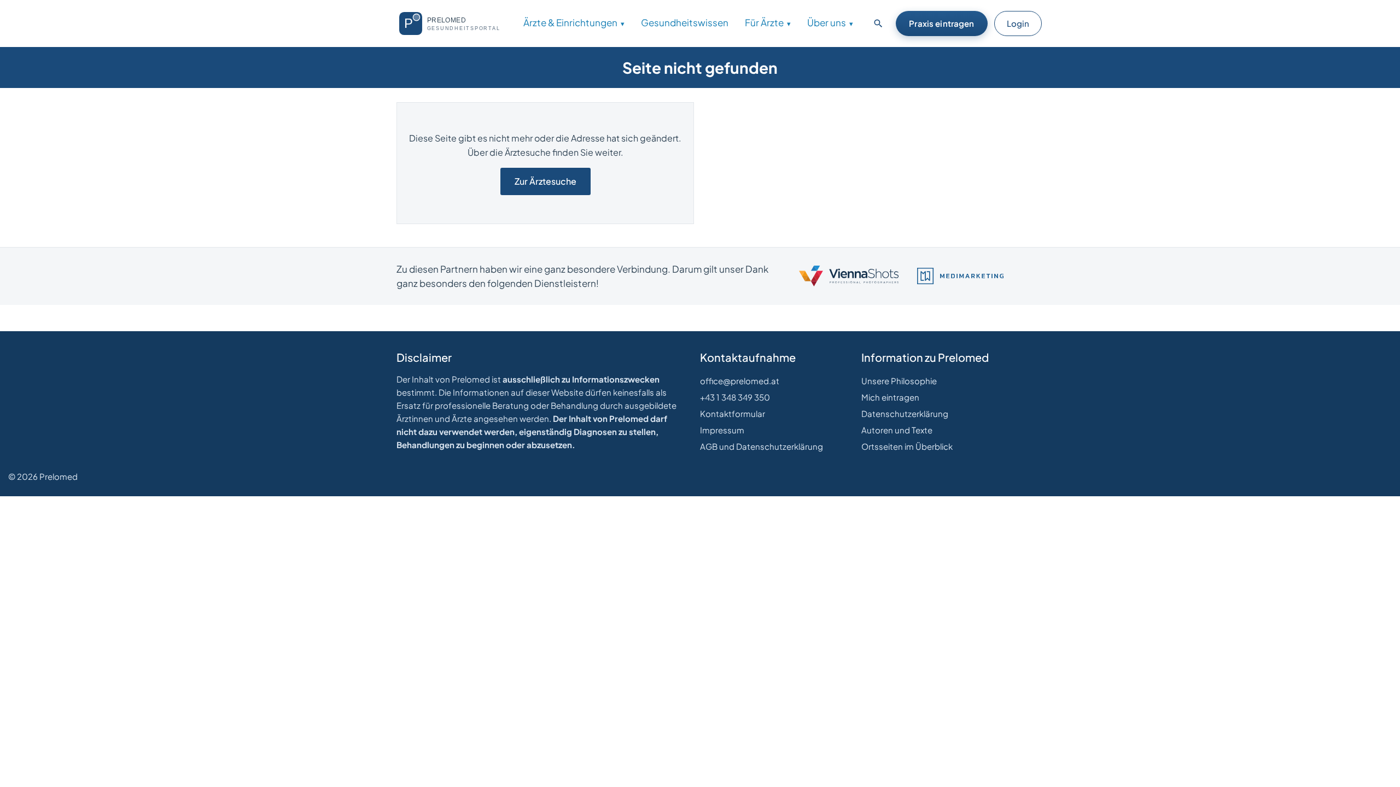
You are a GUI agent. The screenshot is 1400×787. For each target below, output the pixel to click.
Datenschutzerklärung (904, 413)
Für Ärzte (764, 22)
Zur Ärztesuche (545, 181)
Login (1018, 23)
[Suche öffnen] (878, 23)
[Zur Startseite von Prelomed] (454, 23)
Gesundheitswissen (684, 22)
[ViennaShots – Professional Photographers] (849, 276)
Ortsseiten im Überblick (907, 446)
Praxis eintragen (941, 23)
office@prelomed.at (739, 380)
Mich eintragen (890, 397)
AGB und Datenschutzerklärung (761, 446)
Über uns (826, 22)
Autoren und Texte (896, 430)
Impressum (722, 430)
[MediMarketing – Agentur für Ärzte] (960, 276)
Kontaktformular (732, 413)
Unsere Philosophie (899, 380)
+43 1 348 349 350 (735, 397)
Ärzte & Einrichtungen (570, 22)
